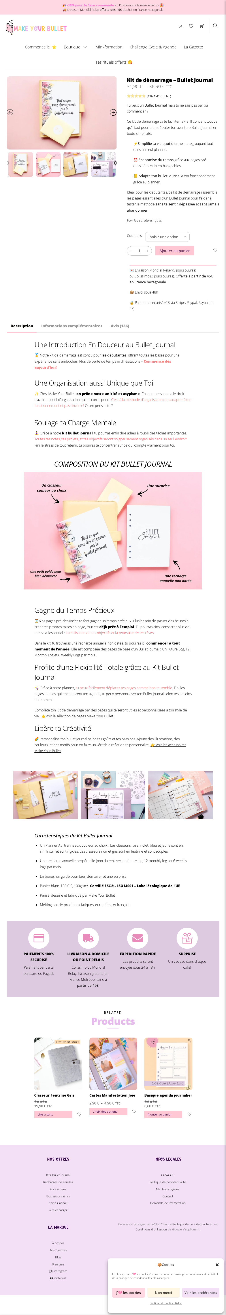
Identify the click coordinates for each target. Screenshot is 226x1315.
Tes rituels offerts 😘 (114, 62)
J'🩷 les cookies (128, 1292)
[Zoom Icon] (62, 113)
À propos (58, 1243)
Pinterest (59, 1278)
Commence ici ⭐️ (40, 47)
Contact (167, 1196)
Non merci (163, 1292)
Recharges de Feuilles (58, 1182)
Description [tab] (22, 325)
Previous (7, 163)
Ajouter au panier (175, 250)
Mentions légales (167, 1189)
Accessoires (58, 1189)
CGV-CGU (168, 1175)
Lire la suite (45, 1114)
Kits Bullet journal (58, 1175)
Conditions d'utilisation (151, 1229)
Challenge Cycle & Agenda (153, 47)
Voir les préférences (201, 1292)
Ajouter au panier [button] (159, 1114)
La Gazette (193, 47)
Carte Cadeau (58, 1203)
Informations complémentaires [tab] (71, 325)
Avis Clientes (58, 1250)
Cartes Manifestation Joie (112, 1095)
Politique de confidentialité (166, 1303)
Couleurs (134, 235)
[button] (217, 1265)
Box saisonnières (58, 1196)
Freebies (58, 1264)
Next (115, 163)
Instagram (60, 1271)
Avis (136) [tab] (120, 325)
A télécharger (58, 1210)
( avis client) (159, 96)
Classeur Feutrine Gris (54, 1095)
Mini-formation (109, 47)
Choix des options (105, 1112)
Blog (58, 1257)
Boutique (72, 47)
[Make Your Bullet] (35, 26)
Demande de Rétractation (168, 1203)
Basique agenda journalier (168, 1095)
